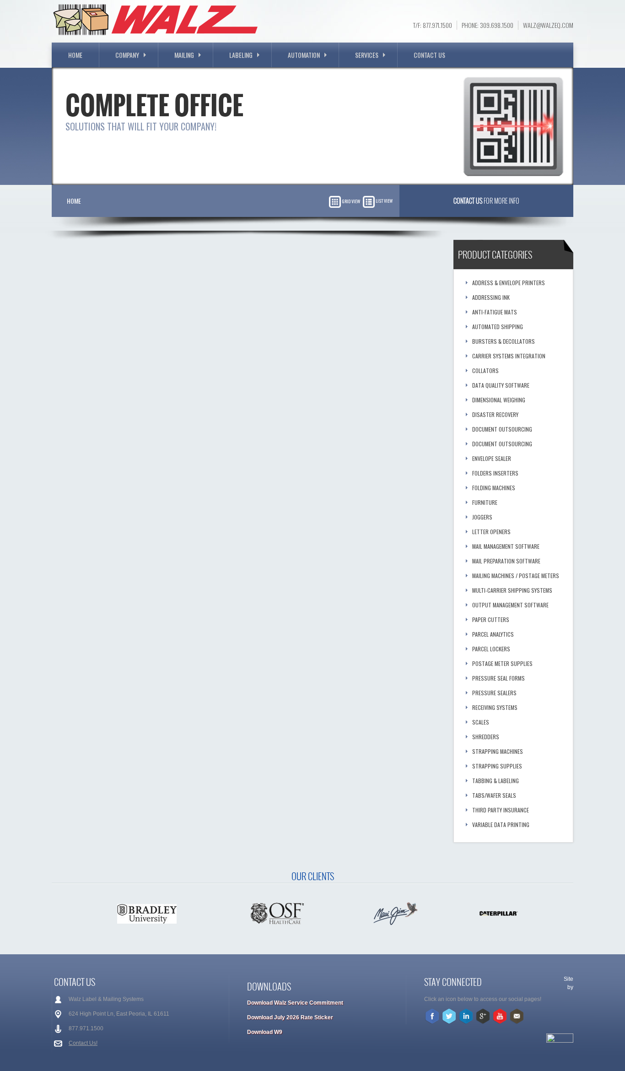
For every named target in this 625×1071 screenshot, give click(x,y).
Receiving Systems (494, 707)
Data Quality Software (500, 385)
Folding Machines (493, 488)
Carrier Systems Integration (508, 356)
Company (127, 55)
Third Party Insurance (500, 810)
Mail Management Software (505, 546)
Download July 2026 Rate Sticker (290, 1017)
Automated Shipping (497, 326)
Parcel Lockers (491, 649)
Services (366, 55)
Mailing (184, 55)
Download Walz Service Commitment (295, 1003)
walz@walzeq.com (548, 25)
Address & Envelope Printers (508, 283)
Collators (485, 370)
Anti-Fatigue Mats (494, 312)
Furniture (484, 502)
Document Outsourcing (502, 429)
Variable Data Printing (500, 824)
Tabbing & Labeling (495, 780)
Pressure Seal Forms (498, 678)
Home (75, 55)
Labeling (241, 55)
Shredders (485, 737)
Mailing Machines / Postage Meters (515, 575)
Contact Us (429, 55)
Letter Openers (491, 532)
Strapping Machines (497, 751)
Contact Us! (83, 1043)
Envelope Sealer (491, 458)
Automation (304, 55)
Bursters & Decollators (503, 341)
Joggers (482, 517)
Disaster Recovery (495, 414)
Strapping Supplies (497, 766)
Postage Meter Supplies (502, 663)
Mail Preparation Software (506, 561)
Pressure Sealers (494, 693)
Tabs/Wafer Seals (494, 795)
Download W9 (264, 1032)
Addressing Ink (491, 297)
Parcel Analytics (493, 634)
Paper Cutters (490, 619)
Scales (480, 722)
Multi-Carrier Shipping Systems (512, 590)
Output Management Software (510, 605)
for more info (486, 201)
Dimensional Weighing (498, 400)
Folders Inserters (495, 473)
